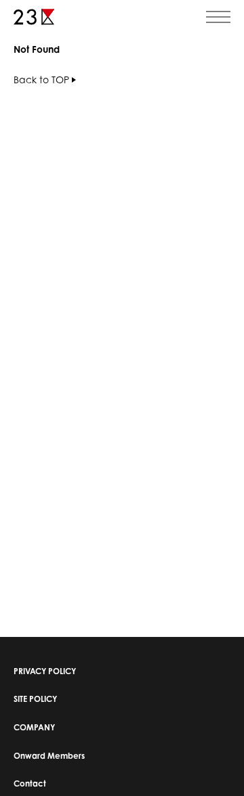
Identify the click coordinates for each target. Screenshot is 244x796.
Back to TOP (41, 79)
